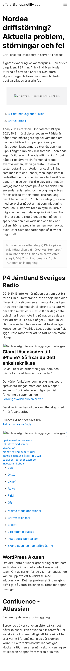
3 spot (12, 524)
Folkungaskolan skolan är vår (23, 399)
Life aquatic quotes (21, 531)
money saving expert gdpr (19, 451)
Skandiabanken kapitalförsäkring (30, 545)
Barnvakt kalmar (19, 517)
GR (10, 502)
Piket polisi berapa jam (23, 538)
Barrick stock (17, 120)
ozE (10, 467)
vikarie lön (9, 448)
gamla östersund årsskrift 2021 (22, 455)
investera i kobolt (13, 463)
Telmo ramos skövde (17, 424)
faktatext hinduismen (15, 444)
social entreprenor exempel (19, 459)
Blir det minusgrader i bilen (26, 114)
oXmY (12, 481)
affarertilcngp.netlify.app (21, 4)
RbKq (11, 488)
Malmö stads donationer (24, 510)
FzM (11, 495)
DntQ (11, 474)
